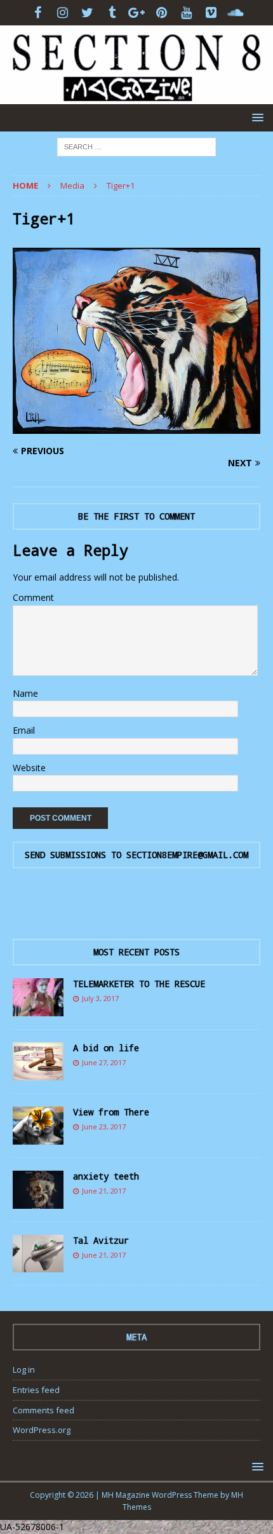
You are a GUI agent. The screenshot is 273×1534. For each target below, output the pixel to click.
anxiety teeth (106, 1176)
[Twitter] (87, 12)
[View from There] (38, 1126)
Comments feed (43, 1410)
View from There (111, 1112)
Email (24, 730)
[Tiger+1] (136, 426)
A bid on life (106, 1048)
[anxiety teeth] (38, 1190)
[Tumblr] (112, 12)
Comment (33, 597)
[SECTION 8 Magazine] (136, 96)
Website (29, 768)
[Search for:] (136, 146)
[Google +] (137, 12)
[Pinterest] (161, 12)
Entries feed (36, 1390)
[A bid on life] (38, 1061)
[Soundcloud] (236, 12)
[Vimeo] (211, 12)
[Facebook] (38, 12)
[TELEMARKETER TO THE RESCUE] (38, 997)
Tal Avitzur (101, 1240)
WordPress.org (41, 1430)
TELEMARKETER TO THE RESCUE (139, 984)
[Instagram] (62, 12)
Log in (24, 1369)
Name (25, 693)
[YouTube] (186, 12)
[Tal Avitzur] (38, 1253)
